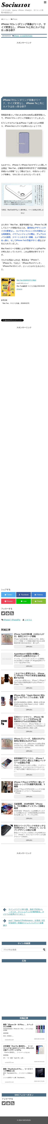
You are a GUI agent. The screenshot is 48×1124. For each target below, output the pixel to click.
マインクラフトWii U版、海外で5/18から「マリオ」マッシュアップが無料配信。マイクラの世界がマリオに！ (23, 911)
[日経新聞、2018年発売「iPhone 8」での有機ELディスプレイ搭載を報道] (7, 809)
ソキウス (28, 620)
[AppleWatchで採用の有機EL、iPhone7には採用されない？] (7, 658)
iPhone (16, 36)
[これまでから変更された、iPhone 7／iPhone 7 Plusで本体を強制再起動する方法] (7, 678)
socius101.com (9, 1039)
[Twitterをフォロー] (3, 613)
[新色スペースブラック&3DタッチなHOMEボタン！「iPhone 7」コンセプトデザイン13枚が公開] (7, 830)
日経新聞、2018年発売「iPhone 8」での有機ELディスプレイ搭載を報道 (29, 806)
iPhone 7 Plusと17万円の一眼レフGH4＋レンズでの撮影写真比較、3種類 (29, 784)
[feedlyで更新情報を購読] (7, 613)
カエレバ (25, 283)
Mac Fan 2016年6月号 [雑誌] (26, 280)
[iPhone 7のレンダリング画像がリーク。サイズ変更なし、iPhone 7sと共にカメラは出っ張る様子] (38, 594)
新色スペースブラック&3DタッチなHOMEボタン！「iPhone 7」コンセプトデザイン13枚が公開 (30, 828)
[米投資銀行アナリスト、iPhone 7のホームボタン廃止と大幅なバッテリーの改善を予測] (7, 763)
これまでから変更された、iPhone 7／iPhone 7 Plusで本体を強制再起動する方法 (30, 675)
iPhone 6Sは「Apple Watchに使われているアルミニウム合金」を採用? (29, 697)
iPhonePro (16, 620)
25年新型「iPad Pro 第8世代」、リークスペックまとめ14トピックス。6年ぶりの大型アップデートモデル (18, 1048)
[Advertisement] (24, 68)
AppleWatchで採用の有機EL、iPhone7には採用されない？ (27, 655)
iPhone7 (7, 620)
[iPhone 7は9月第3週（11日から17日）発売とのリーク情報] (7, 639)
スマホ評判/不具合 (26, 36)
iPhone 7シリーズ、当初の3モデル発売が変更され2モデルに (29, 740)
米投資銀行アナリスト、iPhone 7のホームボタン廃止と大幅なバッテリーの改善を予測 (30, 760)
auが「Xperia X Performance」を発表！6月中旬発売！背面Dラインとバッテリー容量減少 (24, 922)
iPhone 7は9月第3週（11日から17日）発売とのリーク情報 (29, 635)
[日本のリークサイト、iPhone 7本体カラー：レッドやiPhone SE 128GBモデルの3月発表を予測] (7, 722)
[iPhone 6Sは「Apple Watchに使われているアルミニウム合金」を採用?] (7, 700)
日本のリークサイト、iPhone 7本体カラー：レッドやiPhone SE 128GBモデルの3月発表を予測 (29, 719)
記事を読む (29, 646)
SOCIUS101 (26, 1120)
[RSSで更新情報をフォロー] (12, 613)
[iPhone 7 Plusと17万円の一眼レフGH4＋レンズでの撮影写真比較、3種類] (7, 787)
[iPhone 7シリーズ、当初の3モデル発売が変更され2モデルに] (7, 743)
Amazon (19, 289)
